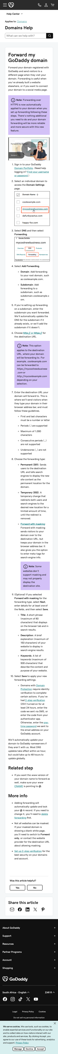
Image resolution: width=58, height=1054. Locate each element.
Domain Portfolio (23, 168)
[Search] (49, 35)
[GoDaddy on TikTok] (20, 1000)
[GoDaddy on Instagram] (12, 1000)
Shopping (7, 968)
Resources (8, 944)
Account (7, 960)
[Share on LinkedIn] (27, 909)
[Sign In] (46, 5)
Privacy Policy (28, 1012)
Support (6, 936)
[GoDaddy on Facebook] (4, 1000)
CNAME (18, 786)
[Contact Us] (40, 5)
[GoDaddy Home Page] (15, 979)
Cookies (42, 1012)
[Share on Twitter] (35, 909)
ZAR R (48, 992)
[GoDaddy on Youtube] (35, 1000)
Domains (22, 21)
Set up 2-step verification (28, 851)
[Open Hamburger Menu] (3, 5)
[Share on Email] (12, 909)
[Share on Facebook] (20, 909)
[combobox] (25, 35)
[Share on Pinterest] (43, 909)
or (32, 333)
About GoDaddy (11, 927)
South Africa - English (14, 992)
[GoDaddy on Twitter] (28, 1000)
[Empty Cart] (52, 5)
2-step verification (35, 700)
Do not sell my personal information (29, 1018)
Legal (14, 1012)
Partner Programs (12, 952)
